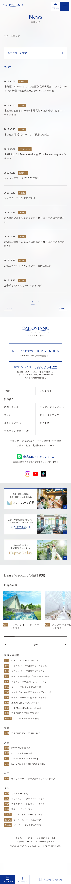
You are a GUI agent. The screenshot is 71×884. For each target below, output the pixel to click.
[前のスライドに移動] (5, 644)
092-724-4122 (46, 366)
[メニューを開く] (64, 6)
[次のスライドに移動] (65, 644)
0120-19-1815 (48, 350)
